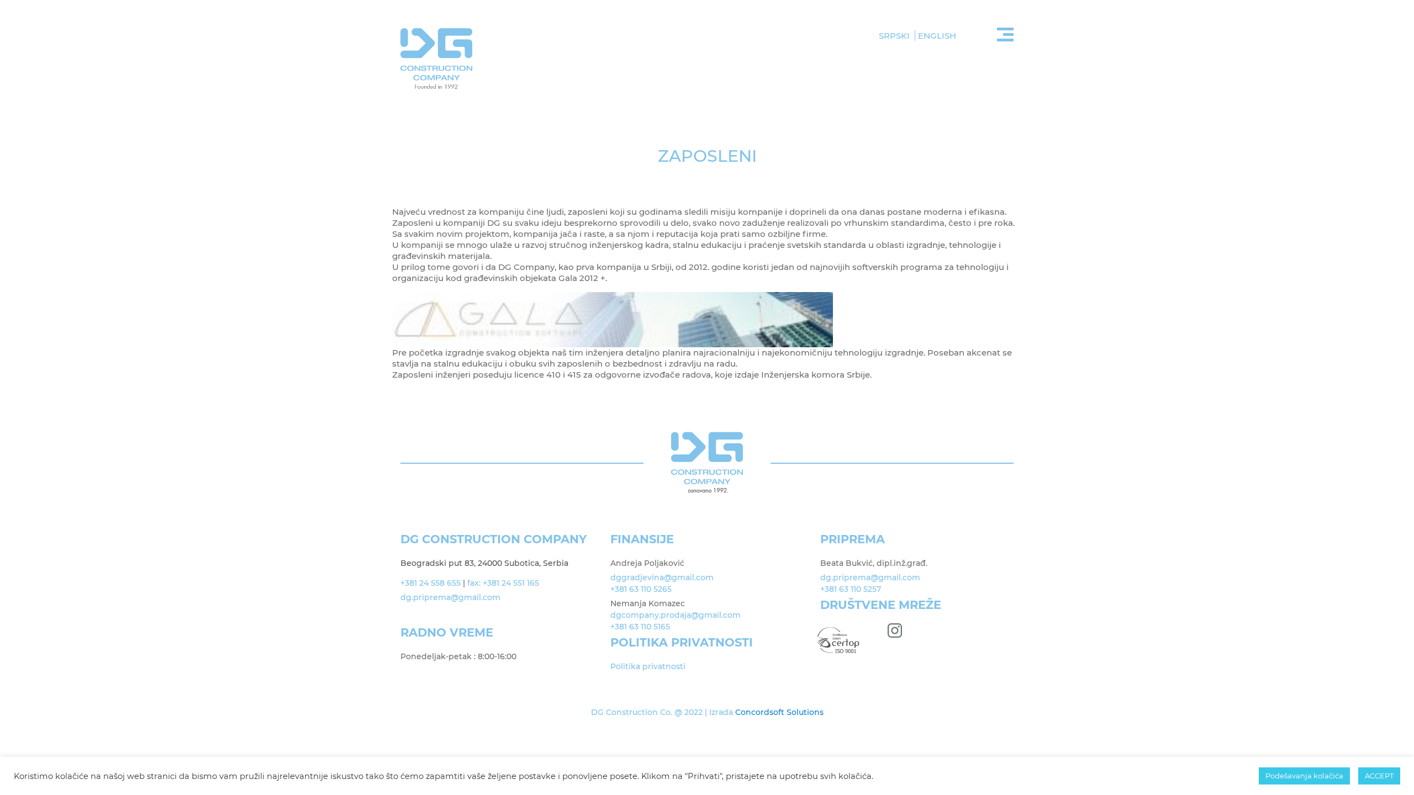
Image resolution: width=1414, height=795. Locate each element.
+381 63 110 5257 (850, 589)
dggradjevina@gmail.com (662, 577)
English (937, 35)
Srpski (894, 35)
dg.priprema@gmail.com (451, 597)
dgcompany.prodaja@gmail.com (675, 615)
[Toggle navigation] (1005, 33)
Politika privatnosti (647, 666)
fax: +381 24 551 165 (503, 583)
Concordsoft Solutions (779, 712)
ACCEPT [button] (1379, 775)
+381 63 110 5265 (641, 589)
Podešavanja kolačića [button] (1304, 775)
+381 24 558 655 (430, 583)
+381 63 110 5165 (640, 627)
